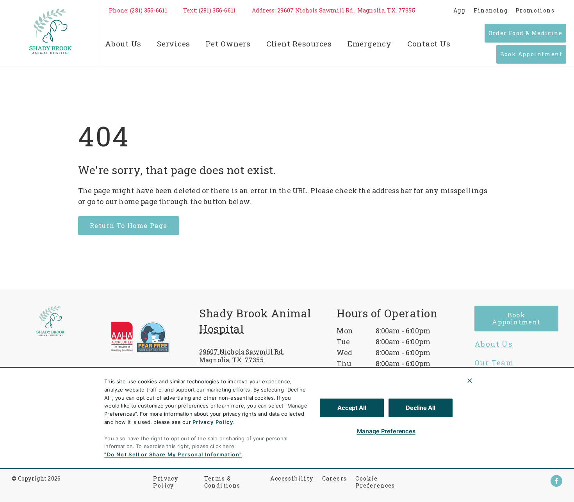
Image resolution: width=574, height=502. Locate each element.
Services (173, 43)
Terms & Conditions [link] (222, 482)
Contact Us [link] (429, 43)
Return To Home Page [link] (129, 225)
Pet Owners (228, 43)
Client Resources (299, 43)
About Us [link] (493, 343)
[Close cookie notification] (469, 380)
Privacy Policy (213, 422)
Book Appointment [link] (531, 54)
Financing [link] (491, 10)
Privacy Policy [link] (165, 482)
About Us (123, 43)
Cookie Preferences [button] (375, 482)
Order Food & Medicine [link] (525, 33)
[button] (149, 337)
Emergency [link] (370, 43)
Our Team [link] (493, 362)
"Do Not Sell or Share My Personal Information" (173, 454)
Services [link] (492, 381)
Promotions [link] (534, 10)
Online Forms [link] (502, 400)
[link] (50, 31)
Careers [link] (334, 478)
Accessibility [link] (291, 478)
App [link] (459, 10)
